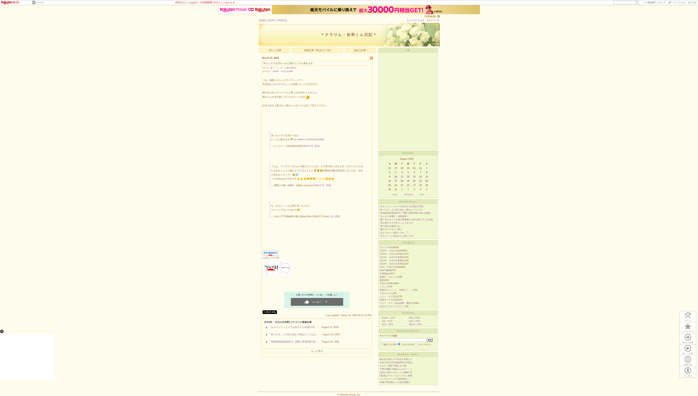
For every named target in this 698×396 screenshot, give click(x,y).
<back (394, 194)
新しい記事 (687, 353)
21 (420, 181)
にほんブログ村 (270, 257)
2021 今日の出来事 (390, 267)
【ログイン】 (433, 20)
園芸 (382, 280)
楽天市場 (692, 2)
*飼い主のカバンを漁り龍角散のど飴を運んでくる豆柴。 (407, 219)
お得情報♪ (384, 273)
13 (414, 176)
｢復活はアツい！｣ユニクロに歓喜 (396, 375)
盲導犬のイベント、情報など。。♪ (396, 290)
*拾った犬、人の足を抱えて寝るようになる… (294, 334)
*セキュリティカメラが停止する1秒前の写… (293, 327)
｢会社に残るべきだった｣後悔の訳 (396, 372)
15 (426, 176)
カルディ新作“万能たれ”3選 (393, 366)
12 (408, 176)
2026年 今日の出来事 (282, 71)
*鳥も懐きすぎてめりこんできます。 (397, 223)
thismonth (408, 194)
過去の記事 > (361, 50)
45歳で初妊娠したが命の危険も (395, 382)
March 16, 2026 (332, 216)
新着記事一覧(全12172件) (317, 50)
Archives (408, 313)
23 (389, 185)
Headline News (408, 354)
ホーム (688, 320)
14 (420, 176)
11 (402, 176)
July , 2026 (387, 321)
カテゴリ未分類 (387, 247)
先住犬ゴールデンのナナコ (393, 306)
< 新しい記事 (274, 50)
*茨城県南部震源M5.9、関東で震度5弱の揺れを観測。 (406, 213)
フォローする (687, 331)
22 (426, 181)
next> (422, 194)
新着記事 (687, 364)
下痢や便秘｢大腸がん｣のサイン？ (396, 369)
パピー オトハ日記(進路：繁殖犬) (397, 303)
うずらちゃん (386, 293)
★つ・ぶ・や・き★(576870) (283, 68)
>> (654, 2)
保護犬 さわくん (388, 277)
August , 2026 (388, 318)
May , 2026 (414, 318)
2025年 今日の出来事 (391, 254)
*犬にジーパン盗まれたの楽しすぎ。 (397, 236)
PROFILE (282, 20)
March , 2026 (415, 324)
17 (395, 181)
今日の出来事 (386, 283)
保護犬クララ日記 (388, 300)
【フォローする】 (415, 20)
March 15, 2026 (311, 146)
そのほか (40, 2)
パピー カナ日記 (388, 296)
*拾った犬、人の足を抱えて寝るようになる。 (402, 209)
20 (414, 181)
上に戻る (687, 376)
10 (395, 176)
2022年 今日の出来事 (391, 263)
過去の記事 (687, 342)
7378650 (430, 16)
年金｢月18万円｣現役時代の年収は (396, 362)
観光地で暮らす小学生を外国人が (396, 359)
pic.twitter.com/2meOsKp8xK (309, 139)
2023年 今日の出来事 (391, 260)
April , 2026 (414, 321)
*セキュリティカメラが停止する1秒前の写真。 (402, 206)
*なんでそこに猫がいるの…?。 (395, 232)
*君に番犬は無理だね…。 (392, 226)
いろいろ (384, 286)
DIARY (271, 20)
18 (402, 181)
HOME (262, 20)
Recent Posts (408, 201)
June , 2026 (387, 324)
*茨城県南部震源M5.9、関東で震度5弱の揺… (294, 341)
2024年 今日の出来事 (391, 257)
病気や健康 (385, 270)
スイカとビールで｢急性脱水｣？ (395, 379)
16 (389, 181)
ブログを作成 (678, 2)
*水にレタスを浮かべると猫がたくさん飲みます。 (288, 63)
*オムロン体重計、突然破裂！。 (395, 216)
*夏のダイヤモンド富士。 (392, 229)
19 (408, 181)
